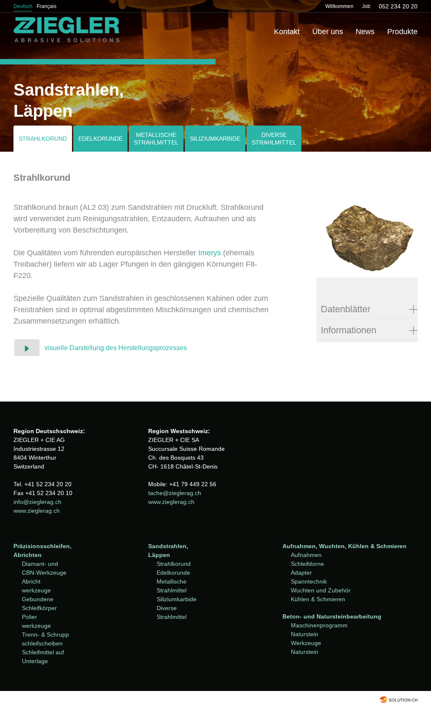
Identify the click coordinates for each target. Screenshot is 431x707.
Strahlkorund (43, 138)
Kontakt (287, 31)
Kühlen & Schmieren (318, 599)
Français (46, 6)
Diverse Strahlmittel (274, 138)
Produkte (402, 31)
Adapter (301, 572)
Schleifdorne (307, 563)
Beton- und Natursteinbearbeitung (331, 616)
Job (366, 6)
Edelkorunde (100, 138)
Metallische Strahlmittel (156, 138)
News (365, 31)
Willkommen (339, 6)
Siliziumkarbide (215, 138)
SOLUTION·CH (403, 700)
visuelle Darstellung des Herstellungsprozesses (116, 347)
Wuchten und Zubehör (321, 590)
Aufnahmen (306, 555)
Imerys (209, 253)
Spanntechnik (309, 581)
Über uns (327, 31)
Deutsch (22, 6)
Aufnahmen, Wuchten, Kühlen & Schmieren (344, 546)
